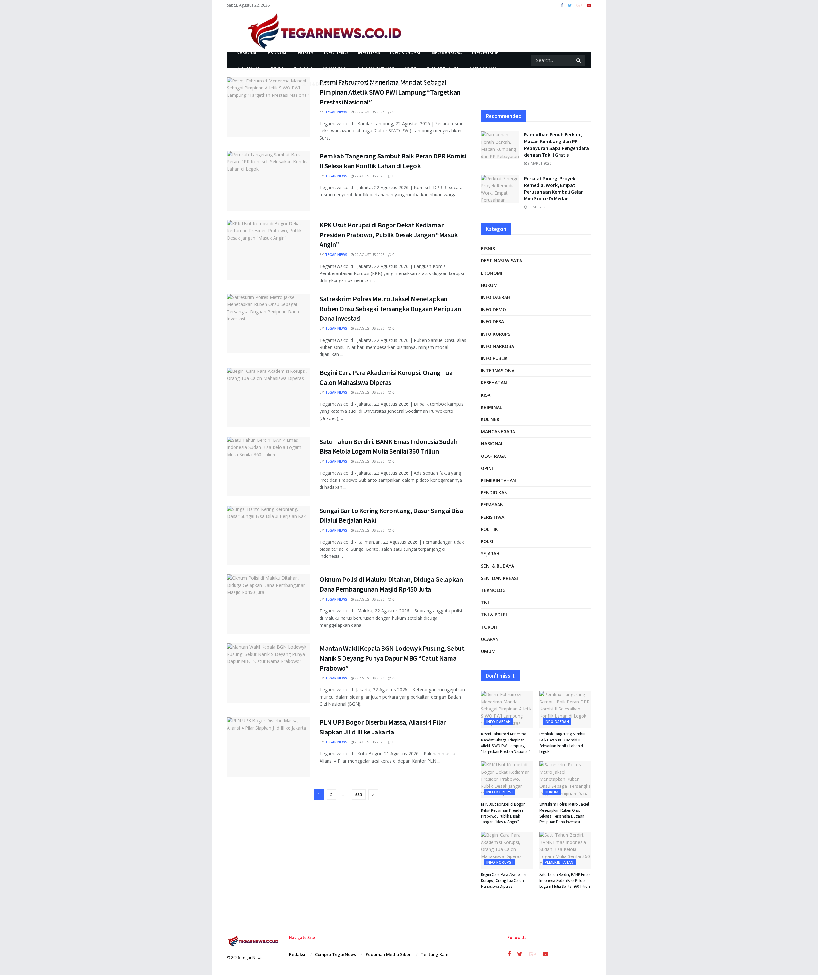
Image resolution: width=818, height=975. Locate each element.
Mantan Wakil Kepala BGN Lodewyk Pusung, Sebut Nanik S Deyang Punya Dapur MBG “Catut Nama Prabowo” (392, 658)
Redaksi (297, 954)
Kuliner (303, 68)
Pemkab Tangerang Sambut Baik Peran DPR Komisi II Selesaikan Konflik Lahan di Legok (562, 742)
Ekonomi (278, 53)
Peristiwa (279, 84)
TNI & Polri (401, 84)
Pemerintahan (443, 68)
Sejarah (490, 553)
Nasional (247, 53)
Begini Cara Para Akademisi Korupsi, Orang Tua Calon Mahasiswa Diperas (503, 880)
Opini (410, 68)
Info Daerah (495, 297)
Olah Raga (334, 68)
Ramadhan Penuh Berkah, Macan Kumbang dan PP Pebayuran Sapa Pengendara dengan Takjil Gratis (556, 144)
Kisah (277, 68)
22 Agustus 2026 (369, 111)
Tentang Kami (435, 954)
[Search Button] (579, 60)
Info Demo (336, 53)
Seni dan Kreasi (360, 84)
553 (358, 794)
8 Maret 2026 (539, 163)
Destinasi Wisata (375, 68)
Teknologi (494, 590)
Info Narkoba (446, 53)
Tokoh (489, 627)
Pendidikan (483, 68)
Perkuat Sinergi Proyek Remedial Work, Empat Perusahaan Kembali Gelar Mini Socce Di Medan (553, 188)
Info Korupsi (405, 53)
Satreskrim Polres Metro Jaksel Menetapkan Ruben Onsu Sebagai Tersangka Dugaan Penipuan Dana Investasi (390, 308)
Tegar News (336, 111)
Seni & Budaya (317, 84)
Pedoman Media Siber (388, 954)
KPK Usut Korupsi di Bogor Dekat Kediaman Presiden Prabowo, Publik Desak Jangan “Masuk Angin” (389, 234)
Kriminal (491, 407)
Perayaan (247, 84)
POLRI (487, 541)
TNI (485, 602)
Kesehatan (248, 68)
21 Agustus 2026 (369, 742)
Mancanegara (498, 431)
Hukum (306, 53)
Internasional (499, 370)
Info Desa (369, 53)
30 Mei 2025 (537, 206)
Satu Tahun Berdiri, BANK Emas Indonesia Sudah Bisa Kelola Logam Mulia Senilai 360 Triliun (564, 880)
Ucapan (432, 84)
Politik (489, 529)
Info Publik (485, 53)
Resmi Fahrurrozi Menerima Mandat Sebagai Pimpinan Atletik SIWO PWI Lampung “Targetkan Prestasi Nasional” (390, 92)
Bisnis (488, 248)
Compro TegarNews (335, 954)
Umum (488, 651)
